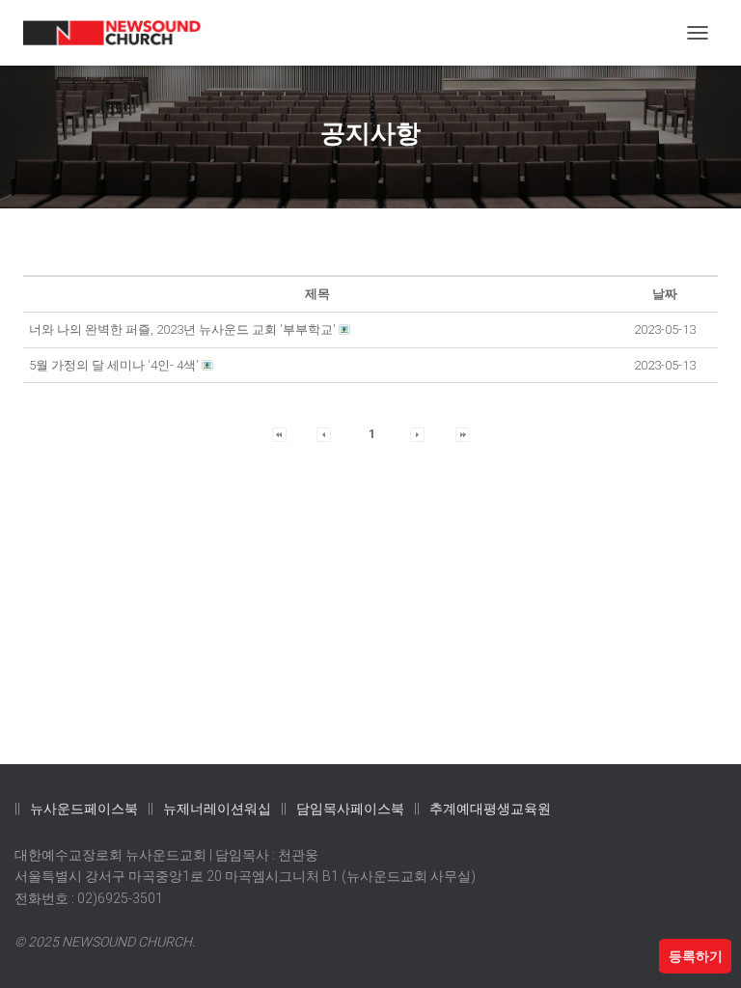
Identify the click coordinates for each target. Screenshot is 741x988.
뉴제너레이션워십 (217, 808)
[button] (279, 433)
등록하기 (696, 956)
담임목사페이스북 (350, 808)
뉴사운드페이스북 (84, 808)
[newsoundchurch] (119, 33)
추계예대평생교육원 (490, 808)
